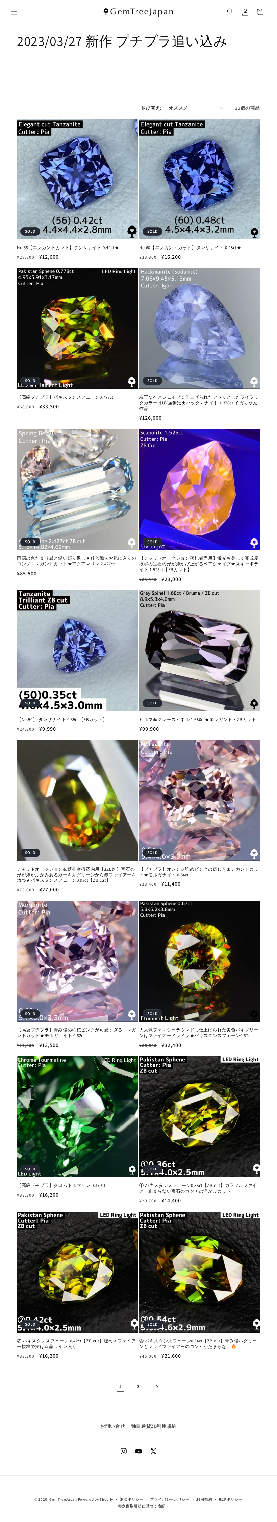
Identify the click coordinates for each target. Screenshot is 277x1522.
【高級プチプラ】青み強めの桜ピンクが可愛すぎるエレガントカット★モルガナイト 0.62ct (76, 1032)
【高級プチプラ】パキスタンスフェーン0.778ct (65, 397)
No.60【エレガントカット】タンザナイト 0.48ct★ (190, 248)
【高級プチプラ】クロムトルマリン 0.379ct (61, 1185)
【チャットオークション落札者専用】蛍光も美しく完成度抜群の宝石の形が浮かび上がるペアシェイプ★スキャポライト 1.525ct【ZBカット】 (199, 564)
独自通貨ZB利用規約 (154, 1426)
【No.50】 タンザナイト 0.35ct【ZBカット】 (62, 719)
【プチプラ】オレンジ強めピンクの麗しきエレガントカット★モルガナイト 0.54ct (199, 872)
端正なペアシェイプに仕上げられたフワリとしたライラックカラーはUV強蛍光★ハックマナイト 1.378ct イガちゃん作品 (199, 402)
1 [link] (120, 1386)
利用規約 (204, 1499)
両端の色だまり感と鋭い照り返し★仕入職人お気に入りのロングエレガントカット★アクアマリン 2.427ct (76, 561)
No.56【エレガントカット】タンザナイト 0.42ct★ (68, 248)
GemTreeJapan (63, 1499)
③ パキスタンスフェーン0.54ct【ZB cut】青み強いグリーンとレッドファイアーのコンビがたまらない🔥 (198, 1343)
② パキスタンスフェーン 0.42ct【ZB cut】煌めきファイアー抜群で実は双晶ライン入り (76, 1343)
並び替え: (151, 108)
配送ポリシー (231, 1499)
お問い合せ (112, 1426)
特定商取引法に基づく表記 (142, 1506)
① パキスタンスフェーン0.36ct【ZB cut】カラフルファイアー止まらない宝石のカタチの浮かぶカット (198, 1188)
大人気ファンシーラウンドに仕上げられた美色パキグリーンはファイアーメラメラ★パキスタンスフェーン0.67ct (199, 1032)
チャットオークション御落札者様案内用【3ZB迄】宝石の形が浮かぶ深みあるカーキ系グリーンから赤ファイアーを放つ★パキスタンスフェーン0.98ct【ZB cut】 (76, 875)
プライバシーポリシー (170, 1499)
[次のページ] (156, 1386)
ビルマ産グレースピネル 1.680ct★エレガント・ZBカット (197, 719)
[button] (14, 11)
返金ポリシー (132, 1499)
